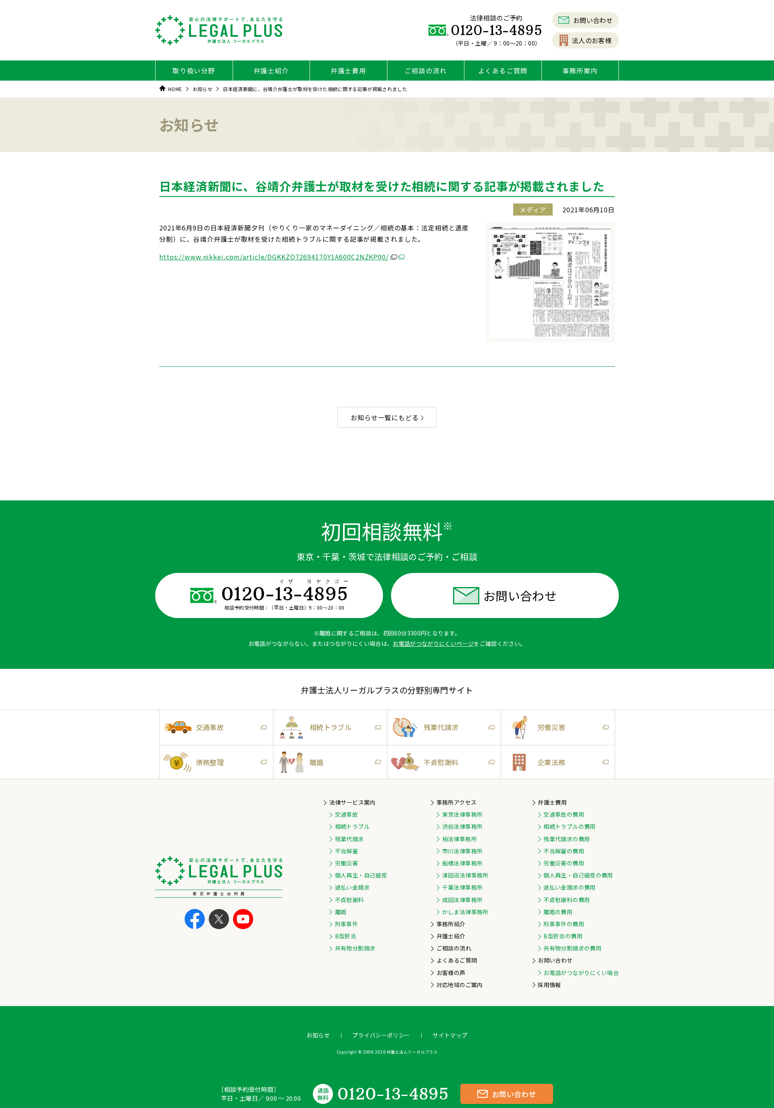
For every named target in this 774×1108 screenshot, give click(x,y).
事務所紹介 (451, 924)
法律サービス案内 (352, 802)
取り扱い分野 (194, 70)
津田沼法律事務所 (465, 875)
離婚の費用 (557, 912)
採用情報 (549, 985)
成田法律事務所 (462, 900)
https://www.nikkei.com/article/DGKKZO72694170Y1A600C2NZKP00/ (274, 256)
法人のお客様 (592, 40)
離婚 (317, 762)
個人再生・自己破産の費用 (578, 875)
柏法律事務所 (459, 839)
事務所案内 (580, 70)
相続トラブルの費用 (569, 826)
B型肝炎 (345, 936)
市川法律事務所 (462, 851)
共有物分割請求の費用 (572, 948)
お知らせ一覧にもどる (385, 417)
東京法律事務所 (462, 814)
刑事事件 (346, 924)
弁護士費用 (348, 70)
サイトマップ (450, 1035)
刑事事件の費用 (563, 924)
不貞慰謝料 (441, 762)
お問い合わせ (593, 20)
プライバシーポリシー (381, 1035)
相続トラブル (331, 727)
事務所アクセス (456, 802)
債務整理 (210, 762)
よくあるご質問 (503, 70)
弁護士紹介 (271, 70)
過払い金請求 (352, 887)
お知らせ (317, 1035)
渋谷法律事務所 (462, 826)
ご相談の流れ (425, 70)
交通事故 (210, 727)
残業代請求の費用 (566, 839)
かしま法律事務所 (465, 912)
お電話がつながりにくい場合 (581, 973)
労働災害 (551, 727)
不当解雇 (346, 851)
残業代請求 (441, 727)
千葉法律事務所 (462, 887)
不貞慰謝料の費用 (566, 900)
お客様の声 (451, 973)
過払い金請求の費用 (569, 887)
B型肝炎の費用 (562, 936)
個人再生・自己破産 (361, 875)
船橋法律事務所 (462, 863)
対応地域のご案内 (460, 985)
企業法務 (551, 762)
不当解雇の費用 (563, 851)
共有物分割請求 (355, 948)
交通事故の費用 (563, 814)
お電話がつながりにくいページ (433, 643)
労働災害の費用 (563, 863)
